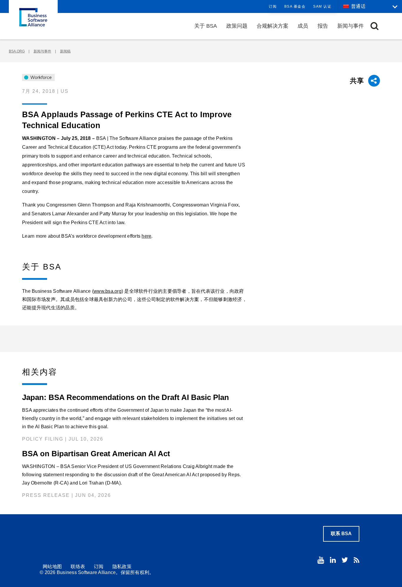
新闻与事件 (350, 26)
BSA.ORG (17, 51)
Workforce (40, 77)
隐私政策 (122, 566)
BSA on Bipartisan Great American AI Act (96, 453)
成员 (303, 26)
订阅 (273, 6)
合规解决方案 (272, 26)
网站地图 (52, 566)
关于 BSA (205, 26)
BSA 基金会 (295, 6)
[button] (374, 26)
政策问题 (236, 26)
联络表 (78, 566)
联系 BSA (341, 533)
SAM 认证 (322, 6)
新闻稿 (65, 51)
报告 (323, 26)
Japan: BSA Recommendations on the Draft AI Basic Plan (125, 397)
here (146, 236)
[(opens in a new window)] (321, 560)
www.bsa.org (108, 291)
